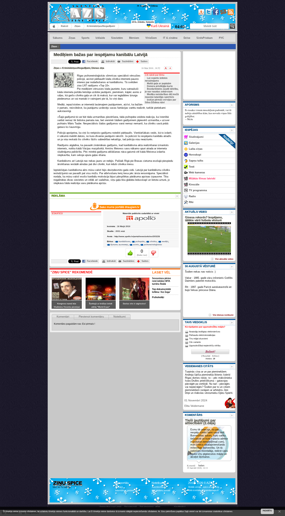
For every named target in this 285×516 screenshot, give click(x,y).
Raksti (64, 26)
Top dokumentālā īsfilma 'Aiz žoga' (161, 290)
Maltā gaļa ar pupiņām (159, 83)
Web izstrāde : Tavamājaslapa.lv (203, 490)
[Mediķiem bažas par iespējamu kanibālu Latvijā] (64, 80)
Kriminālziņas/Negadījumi (101, 26)
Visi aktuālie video (224, 259)
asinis (136, 244)
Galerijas (194, 142)
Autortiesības (158, 487)
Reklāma (58, 195)
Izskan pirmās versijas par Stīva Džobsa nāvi (160, 101)
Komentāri (63, 316)
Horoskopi (195, 154)
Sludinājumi (196, 136)
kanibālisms (124, 241)
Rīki (191, 202)
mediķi (165, 241)
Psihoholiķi (158, 297)
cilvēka (153, 241)
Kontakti (119, 487)
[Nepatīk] (153, 252)
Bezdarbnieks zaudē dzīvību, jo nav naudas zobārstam (161, 90)
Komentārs (193, 414)
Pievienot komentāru (91, 316)
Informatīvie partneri (124, 490)
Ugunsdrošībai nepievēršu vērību (204, 345)
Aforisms (192, 104)
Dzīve (187, 37)
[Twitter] (208, 14)
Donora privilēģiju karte (160, 86)
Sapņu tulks (196, 160)
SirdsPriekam (204, 37)
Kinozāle (194, 184)
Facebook (92, 61)
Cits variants (195, 342)
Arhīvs (215, 356)
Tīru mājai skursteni (198, 338)
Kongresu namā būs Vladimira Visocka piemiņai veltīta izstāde (67, 307)
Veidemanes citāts (199, 366)
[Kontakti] (223, 14)
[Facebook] (215, 14)
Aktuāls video (196, 211)
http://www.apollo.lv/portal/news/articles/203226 (137, 236)
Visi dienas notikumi (223, 315)
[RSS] (230, 14)
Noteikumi (119, 316)
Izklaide (100, 37)
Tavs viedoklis (196, 322)
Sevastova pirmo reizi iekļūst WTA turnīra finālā (161, 281)
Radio (192, 196)
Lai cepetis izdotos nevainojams (156, 79)
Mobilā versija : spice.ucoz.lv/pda (203, 487)
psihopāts (140, 241)
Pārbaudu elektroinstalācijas (202, 335)
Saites (144, 61)
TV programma (198, 190)
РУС (221, 37)
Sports (85, 37)
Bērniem (134, 37)
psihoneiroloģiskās (153, 244)
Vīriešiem (151, 37)
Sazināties (127, 61)
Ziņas (77, 26)
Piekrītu (267, 511)
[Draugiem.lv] (201, 14)
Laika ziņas (195, 148)
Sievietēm (117, 37)
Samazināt (170, 68)
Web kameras (197, 172)
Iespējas (191, 129)
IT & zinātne (170, 37)
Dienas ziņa (97, 68)
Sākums (54, 26)
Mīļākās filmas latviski (202, 178)
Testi (191, 166)
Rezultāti (206, 356)
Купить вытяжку (119, 244)
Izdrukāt (110, 61)
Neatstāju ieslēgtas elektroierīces (204, 331)
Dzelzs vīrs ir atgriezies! (134, 304)
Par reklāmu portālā (161, 490)
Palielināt (166, 68)
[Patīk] (130, 252)
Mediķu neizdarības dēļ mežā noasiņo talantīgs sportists (162, 95)
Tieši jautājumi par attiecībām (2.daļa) (200, 421)
